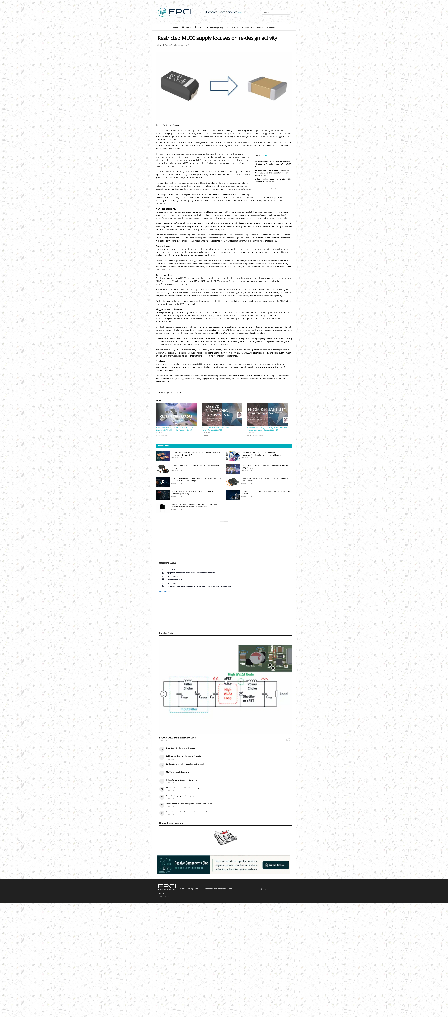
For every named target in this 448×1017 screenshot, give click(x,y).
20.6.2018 (161, 45)
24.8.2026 (176, 484)
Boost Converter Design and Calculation (181, 748)
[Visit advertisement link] (224, 864)
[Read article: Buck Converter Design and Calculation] (225, 686)
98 (183, 497)
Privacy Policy (193, 889)
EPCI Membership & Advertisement (213, 889)
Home (175, 27)
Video (199, 27)
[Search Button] (288, 12)
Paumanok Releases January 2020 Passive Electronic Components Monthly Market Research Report (176, 428)
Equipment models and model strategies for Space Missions (191, 572)
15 (253, 484)
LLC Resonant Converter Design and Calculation (184, 756)
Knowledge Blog (216, 27)
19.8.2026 (176, 510)
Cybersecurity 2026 (174, 579)
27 (183, 484)
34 (253, 471)
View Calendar (164, 591)
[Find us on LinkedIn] (261, 888)
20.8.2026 (176, 497)
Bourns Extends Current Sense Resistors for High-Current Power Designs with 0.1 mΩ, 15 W (273, 164)
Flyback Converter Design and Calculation (181, 780)
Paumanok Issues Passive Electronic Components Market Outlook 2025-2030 (221, 428)
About (231, 889)
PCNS (259, 27)
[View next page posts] (275, 188)
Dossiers (233, 27)
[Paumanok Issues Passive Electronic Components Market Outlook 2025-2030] (223, 414)
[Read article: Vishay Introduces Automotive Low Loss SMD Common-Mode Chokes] (163, 469)
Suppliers (248, 27)
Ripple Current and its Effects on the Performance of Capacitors (190, 812)
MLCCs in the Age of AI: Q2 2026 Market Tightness (185, 788)
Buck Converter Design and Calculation (177, 737)
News (187, 27)
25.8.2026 (246, 471)
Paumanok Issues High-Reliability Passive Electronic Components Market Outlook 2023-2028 (267, 428)
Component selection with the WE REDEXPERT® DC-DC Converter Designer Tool (199, 586)
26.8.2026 (176, 458)
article (184, 125)
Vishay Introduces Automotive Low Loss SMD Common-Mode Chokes (273, 180)
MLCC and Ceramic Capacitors (177, 772)
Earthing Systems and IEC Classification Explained (185, 764)
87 (253, 497)
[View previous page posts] (271, 188)
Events (272, 27)
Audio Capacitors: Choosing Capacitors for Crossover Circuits (189, 804)
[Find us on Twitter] (265, 888)
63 (183, 510)
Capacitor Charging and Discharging (179, 796)
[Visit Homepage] (224, 12)
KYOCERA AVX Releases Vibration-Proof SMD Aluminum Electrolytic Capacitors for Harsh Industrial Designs (272, 172)
